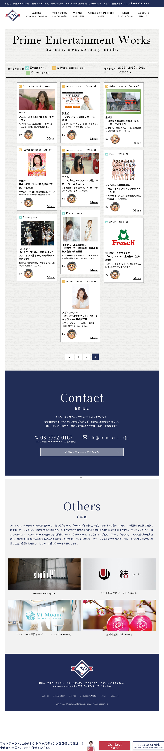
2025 (131, 67)
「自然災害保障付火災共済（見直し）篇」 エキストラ (122, 121)
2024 (142, 67)
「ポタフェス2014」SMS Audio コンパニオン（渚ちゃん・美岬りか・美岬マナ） (36, 253)
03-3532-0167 (56, 437)
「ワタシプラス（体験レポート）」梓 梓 (79, 117)
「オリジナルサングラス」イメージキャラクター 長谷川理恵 (80, 316)
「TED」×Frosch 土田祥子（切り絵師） (122, 256)
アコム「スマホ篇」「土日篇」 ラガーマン (36, 117)
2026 (121, 67)
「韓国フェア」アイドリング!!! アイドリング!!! (123, 189)
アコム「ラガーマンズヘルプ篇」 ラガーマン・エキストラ (80, 180)
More (51, 138)
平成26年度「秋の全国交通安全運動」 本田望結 (36, 184)
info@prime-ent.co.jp (108, 437)
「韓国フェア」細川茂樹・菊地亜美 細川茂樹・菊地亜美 (80, 248)
